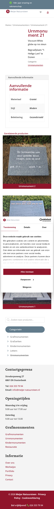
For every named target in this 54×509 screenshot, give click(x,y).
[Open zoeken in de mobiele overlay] (25, 319)
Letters (13, 350)
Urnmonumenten (21, 25)
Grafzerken (15, 341)
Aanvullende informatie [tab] (20, 77)
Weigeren (27, 287)
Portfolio (9, 471)
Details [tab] (27, 227)
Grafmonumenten (19, 336)
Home (8, 25)
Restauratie (11, 446)
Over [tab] (44, 227)
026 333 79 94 (27, 505)
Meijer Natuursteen (26, 494)
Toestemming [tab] (9, 227)
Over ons (9, 462)
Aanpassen (25, 279)
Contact (9, 479)
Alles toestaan (27, 272)
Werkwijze (10, 467)
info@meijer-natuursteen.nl (26, 389)
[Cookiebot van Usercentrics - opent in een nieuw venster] (39, 220)
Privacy (8, 475)
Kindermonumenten (20, 346)
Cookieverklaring (31, 498)
